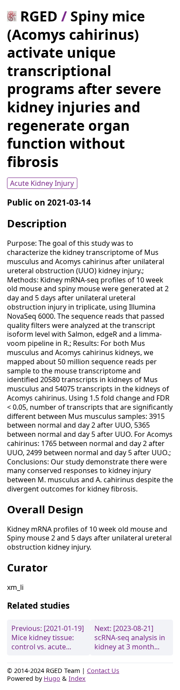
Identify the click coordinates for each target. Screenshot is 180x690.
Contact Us (103, 670)
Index (77, 678)
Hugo (52, 678)
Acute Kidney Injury (42, 183)
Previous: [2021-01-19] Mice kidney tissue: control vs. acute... (47, 638)
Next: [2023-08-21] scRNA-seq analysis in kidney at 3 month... (129, 638)
